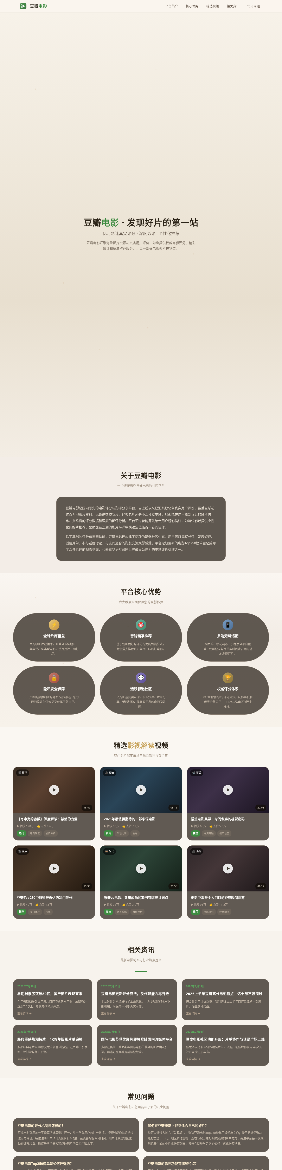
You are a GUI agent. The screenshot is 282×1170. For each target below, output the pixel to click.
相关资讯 (233, 6)
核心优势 (192, 6)
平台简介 (171, 6)
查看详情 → (24, 1013)
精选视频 (212, 6)
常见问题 (253, 6)
